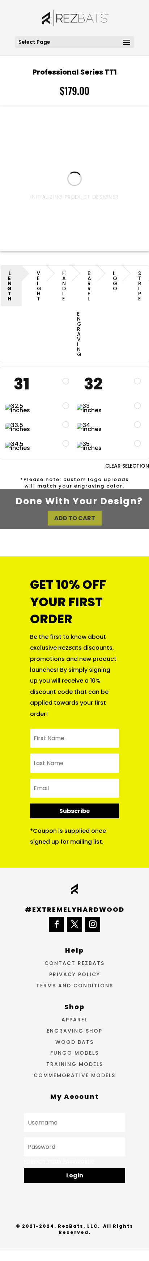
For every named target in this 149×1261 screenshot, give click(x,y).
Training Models (74, 1064)
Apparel (74, 1019)
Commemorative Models (74, 1075)
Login (74, 1175)
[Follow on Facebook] (56, 924)
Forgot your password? (59, 1161)
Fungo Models (74, 1053)
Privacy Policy (74, 974)
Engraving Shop (74, 1030)
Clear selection (127, 466)
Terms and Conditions (74, 985)
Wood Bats (74, 1042)
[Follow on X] (74, 924)
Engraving (79, 334)
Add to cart (74, 518)
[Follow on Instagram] (92, 924)
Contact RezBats (74, 963)
